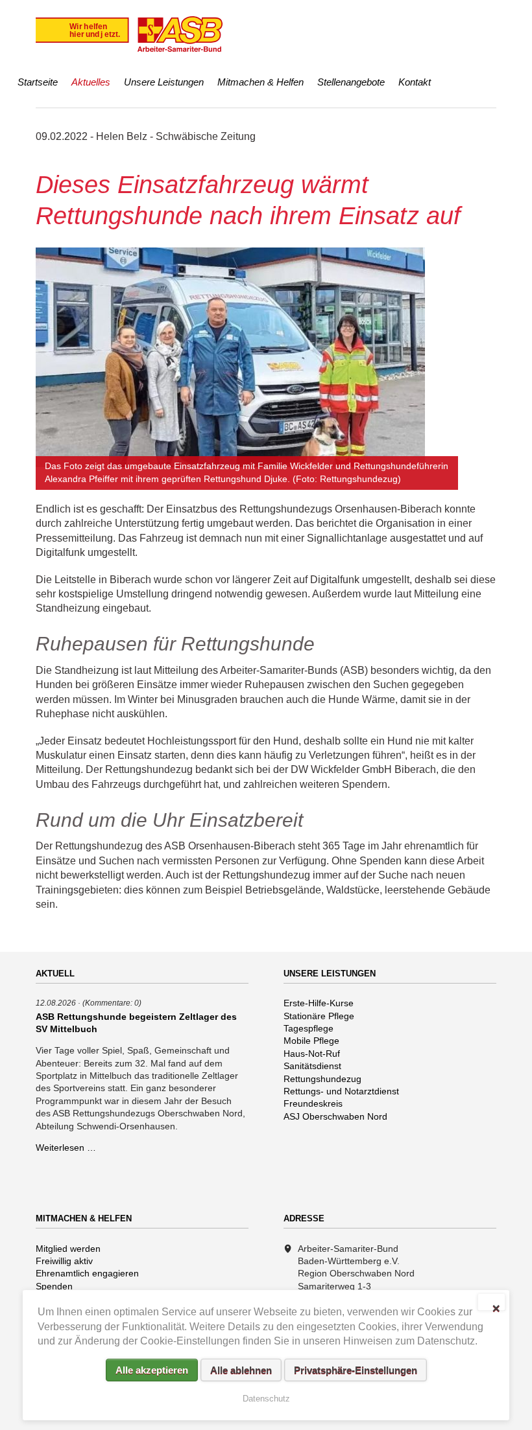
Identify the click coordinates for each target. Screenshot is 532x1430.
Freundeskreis (313, 1103)
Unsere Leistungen (164, 81)
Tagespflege (308, 1028)
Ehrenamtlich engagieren (87, 1273)
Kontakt (414, 81)
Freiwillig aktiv (64, 1261)
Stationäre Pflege (319, 1016)
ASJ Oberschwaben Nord (335, 1116)
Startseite (38, 81)
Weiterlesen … (66, 1147)
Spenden (54, 1286)
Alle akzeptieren (151, 1370)
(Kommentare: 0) (111, 1002)
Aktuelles (90, 81)
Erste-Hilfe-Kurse (319, 1003)
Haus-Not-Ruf (312, 1053)
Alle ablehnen (241, 1370)
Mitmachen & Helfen (260, 81)
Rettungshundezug (322, 1079)
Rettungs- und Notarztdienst (341, 1091)
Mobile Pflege (311, 1040)
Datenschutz (266, 1398)
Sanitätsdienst (312, 1066)
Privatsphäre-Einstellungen (355, 1370)
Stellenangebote (351, 81)
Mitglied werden (68, 1248)
